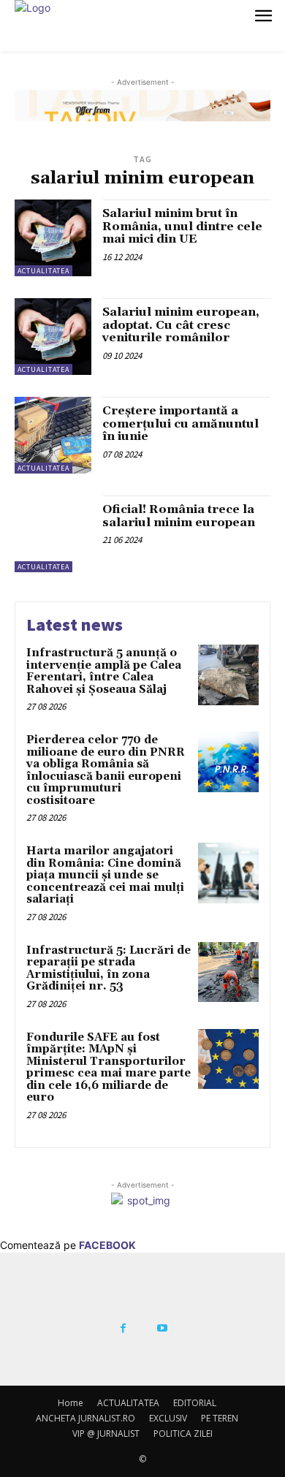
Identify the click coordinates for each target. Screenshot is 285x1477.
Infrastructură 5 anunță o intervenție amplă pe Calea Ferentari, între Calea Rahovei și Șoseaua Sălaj (103, 671)
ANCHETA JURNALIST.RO (85, 1418)
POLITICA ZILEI (183, 1433)
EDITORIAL (194, 1403)
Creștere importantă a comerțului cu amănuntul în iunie (180, 423)
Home (70, 1403)
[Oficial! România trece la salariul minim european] (53, 534)
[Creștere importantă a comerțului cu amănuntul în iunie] (53, 435)
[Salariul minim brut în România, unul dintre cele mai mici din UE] (53, 238)
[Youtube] (162, 1328)
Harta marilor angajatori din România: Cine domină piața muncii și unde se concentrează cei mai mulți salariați (105, 875)
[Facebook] (122, 1328)
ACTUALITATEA (43, 271)
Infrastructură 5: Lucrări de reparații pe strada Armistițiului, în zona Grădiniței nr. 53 (108, 968)
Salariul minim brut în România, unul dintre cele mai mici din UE (182, 226)
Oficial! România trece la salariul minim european (178, 516)
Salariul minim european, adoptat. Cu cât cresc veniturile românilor (180, 325)
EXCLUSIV (168, 1418)
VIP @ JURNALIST (106, 1433)
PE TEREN (219, 1418)
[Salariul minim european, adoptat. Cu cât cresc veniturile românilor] (53, 336)
